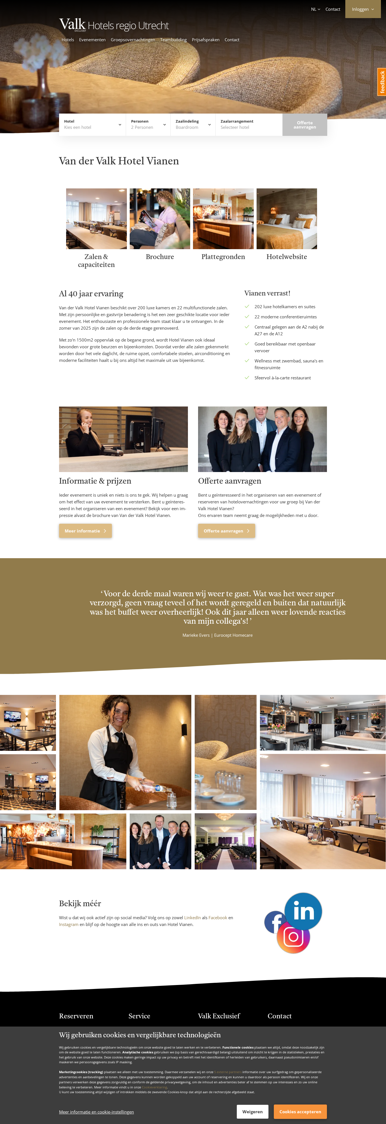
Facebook (218, 917)
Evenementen (92, 39)
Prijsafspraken (206, 39)
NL (313, 9)
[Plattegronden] (223, 247)
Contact (333, 9)
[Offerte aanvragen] (262, 439)
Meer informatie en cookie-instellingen (96, 1112)
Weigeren (252, 1111)
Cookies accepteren (300, 1111)
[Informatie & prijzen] (123, 439)
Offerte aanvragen (224, 531)
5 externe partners (228, 1072)
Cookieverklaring (154, 1087)
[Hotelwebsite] (287, 247)
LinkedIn (192, 917)
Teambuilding (173, 39)
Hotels (68, 39)
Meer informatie (83, 531)
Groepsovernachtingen (133, 39)
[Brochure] (160, 247)
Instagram (69, 924)
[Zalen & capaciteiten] (96, 247)
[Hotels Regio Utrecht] (139, 30)
